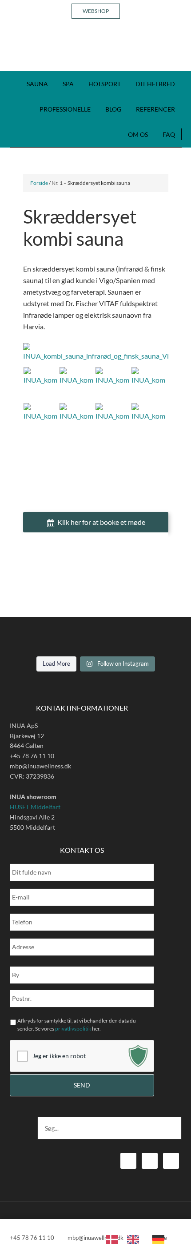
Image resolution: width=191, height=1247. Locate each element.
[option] (135, 1239)
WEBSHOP (96, 11)
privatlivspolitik (73, 1028)
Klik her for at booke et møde (101, 522)
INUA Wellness (95, 49)
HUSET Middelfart (35, 807)
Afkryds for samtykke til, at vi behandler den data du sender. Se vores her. (76, 1024)
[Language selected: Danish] (139, 1238)
